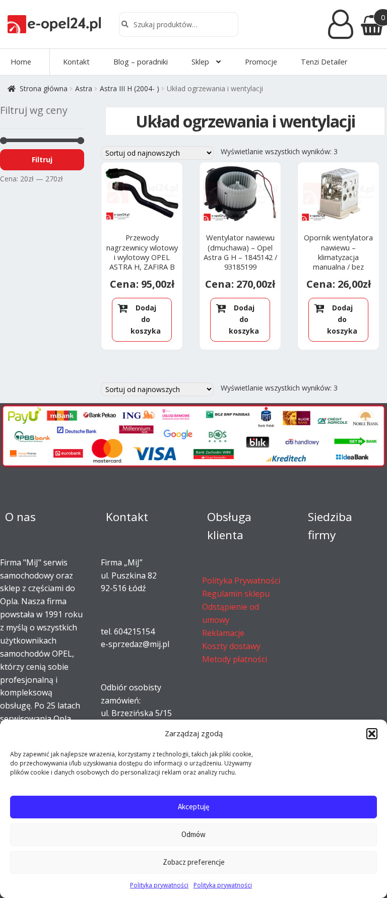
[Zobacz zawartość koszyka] (370, 24)
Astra (83, 88)
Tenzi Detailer (324, 62)
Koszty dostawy (231, 646)
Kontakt (76, 62)
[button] (372, 734)
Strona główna (44, 88)
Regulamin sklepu (236, 593)
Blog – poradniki (140, 62)
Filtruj (42, 159)
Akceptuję (193, 806)
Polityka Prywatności (241, 580)
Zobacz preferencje (194, 862)
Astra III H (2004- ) (129, 88)
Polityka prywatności (159, 885)
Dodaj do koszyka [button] (146, 319)
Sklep (200, 62)
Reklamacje (223, 632)
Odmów (193, 834)
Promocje (261, 62)
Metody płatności (234, 659)
